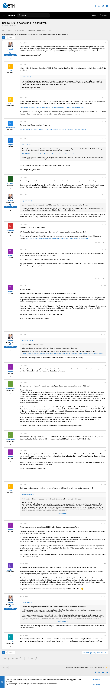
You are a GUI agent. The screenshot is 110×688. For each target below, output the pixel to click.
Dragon (10, 145)
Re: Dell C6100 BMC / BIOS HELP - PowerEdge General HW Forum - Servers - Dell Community (53, 129)
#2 (105, 64)
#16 (105, 484)
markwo (10, 570)
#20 (105, 635)
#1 (105, 43)
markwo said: (26, 602)
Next (10, 37)
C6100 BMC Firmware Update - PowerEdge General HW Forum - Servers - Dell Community (51, 108)
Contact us (69, 667)
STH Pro (5, 667)
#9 (105, 249)
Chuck (10, 641)
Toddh (10, 256)
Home (100, 667)
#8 (105, 224)
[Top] (104, 667)
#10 (105, 285)
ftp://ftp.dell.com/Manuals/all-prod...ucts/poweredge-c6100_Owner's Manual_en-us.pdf (57, 238)
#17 (105, 523)
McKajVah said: (26, 340)
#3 (105, 97)
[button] (4, 15)
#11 (105, 334)
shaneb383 (10, 388)
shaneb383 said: (27, 495)
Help (96, 667)
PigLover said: (26, 201)
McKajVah (10, 230)
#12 (105, 365)
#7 (105, 194)
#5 (105, 138)
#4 (105, 121)
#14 (105, 433)
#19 (105, 596)
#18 (105, 563)
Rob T (10, 104)
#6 (105, 177)
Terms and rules (79, 667)
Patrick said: (25, 77)
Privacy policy (89, 667)
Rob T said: (25, 144)
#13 (105, 382)
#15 (105, 450)
